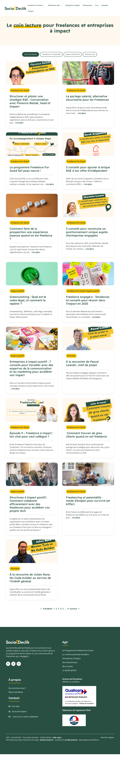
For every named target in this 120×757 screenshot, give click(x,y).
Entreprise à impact (72, 5)
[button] (30, 54)
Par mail (15, 706)
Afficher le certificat (70, 682)
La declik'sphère (69, 670)
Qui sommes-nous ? (17, 688)
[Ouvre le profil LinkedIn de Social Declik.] (8, 664)
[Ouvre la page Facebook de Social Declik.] (13, 664)
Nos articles (67, 666)
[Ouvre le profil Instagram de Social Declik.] (19, 664)
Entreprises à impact (71, 658)
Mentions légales (107, 737)
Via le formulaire (19, 711)
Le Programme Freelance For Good (77, 650)
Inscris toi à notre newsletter (25, 716)
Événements (87, 5)
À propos (104, 5)
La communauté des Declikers (75, 654)
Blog (96, 5)
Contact (31, 11)
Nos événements (69, 662)
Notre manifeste (16, 692)
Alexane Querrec (46, 740)
